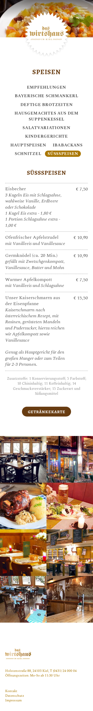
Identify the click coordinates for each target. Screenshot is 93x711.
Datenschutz (14, 695)
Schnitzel (28, 154)
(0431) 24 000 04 (65, 670)
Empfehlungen (46, 87)
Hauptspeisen (28, 145)
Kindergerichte (46, 136)
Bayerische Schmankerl (46, 96)
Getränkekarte (46, 412)
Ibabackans (68, 145)
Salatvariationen (46, 128)
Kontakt (11, 691)
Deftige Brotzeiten (46, 105)
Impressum (13, 700)
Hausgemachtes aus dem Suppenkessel (46, 116)
